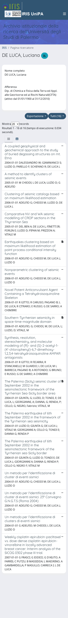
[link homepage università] (24, 14)
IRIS (4, 48)
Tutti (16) (56, 116)
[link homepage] (12, 6)
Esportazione (35, 116)
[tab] (9, 138)
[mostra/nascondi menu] (64, 14)
